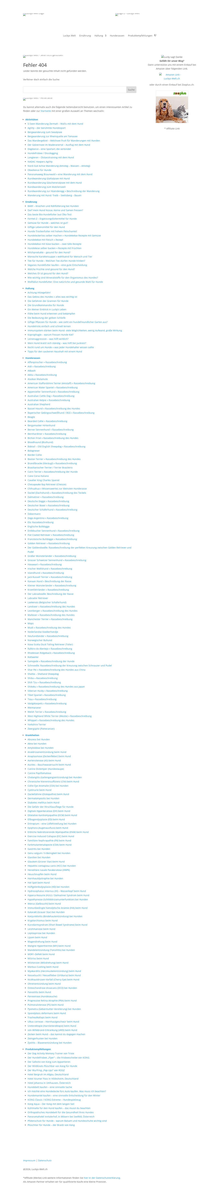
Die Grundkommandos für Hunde (46, 305)
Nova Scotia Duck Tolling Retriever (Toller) (50, 644)
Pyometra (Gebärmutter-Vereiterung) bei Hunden (54, 1009)
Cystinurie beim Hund (39, 789)
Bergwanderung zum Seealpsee (45, 132)
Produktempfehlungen (140, 36)
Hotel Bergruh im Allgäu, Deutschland (48, 1074)
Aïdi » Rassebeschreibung (42, 366)
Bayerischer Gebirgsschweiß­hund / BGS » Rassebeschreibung (61, 412)
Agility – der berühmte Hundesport (47, 127)
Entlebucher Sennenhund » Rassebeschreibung (53, 530)
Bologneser (34, 450)
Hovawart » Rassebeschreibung (45, 564)
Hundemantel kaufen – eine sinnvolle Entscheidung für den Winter (64, 1095)
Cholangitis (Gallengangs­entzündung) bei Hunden (55, 777)
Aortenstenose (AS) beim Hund (44, 760)
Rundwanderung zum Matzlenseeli (47, 186)
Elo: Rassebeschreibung (41, 522)
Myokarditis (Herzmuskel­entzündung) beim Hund (54, 971)
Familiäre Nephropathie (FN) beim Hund (49, 840)
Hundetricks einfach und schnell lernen (49, 326)
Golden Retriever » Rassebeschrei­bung (49, 543)
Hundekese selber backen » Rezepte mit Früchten (54, 248)
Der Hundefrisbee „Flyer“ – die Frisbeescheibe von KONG (58, 1057)
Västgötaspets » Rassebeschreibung (47, 703)
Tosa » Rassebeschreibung (42, 699)
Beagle (31, 416)
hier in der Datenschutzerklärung (102, 1177)
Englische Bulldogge (39, 526)
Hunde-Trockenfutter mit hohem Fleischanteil (52, 231)
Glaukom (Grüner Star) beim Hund (46, 861)
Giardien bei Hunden (39, 857)
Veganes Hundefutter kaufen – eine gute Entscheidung (57, 265)
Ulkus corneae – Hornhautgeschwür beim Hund (53, 1021)
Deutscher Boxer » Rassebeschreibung (48, 505)
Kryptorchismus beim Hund (43, 920)
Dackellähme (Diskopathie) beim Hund (48, 794)
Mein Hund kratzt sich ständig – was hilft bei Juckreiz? (57, 343)
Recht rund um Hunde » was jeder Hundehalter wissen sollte (61, 347)
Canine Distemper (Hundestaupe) (46, 768)
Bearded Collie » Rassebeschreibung (47, 421)
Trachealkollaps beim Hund (42, 1017)
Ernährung (85, 36)
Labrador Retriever (38, 598)
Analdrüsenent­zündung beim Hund (47, 752)
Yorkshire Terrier (37, 724)
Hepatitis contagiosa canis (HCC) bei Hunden (52, 865)
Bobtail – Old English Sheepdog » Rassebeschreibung (56, 446)
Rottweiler (33, 657)
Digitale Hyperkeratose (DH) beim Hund (49, 811)
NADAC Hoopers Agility (40, 161)
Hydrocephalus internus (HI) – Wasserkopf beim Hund (57, 891)
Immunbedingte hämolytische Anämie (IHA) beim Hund (58, 907)
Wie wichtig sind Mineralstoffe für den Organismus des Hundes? (63, 277)
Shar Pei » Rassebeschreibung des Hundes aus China (56, 669)
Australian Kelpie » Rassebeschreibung (49, 400)
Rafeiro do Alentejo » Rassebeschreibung (50, 648)
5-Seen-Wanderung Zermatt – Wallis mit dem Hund (55, 123)
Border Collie (35, 454)
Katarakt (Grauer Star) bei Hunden (46, 912)
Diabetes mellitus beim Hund (43, 802)
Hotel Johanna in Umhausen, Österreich (49, 1082)
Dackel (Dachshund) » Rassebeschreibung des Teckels (57, 492)
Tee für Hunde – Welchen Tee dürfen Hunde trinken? (56, 260)
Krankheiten (32, 735)
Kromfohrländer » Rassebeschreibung (48, 589)
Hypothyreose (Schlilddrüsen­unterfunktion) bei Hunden (58, 899)
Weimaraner (34, 707)
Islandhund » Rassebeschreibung (46, 572)
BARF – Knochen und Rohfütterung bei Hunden (53, 206)
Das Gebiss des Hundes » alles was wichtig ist (52, 296)
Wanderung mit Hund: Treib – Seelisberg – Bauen (54, 195)
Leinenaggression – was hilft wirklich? (48, 338)
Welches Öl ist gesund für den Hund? (48, 273)
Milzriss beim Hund (38, 958)
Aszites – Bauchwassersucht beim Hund (49, 764)
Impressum (29, 1160)
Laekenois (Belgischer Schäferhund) (47, 602)
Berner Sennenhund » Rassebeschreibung (51, 429)
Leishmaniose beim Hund (41, 928)
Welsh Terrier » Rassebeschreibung (47, 711)
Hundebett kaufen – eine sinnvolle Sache (50, 1087)
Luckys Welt (69, 36)
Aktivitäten (31, 119)
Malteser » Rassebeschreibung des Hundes (51, 614)
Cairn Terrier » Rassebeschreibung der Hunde (53, 471)
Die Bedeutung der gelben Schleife (47, 317)
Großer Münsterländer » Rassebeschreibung (52, 556)
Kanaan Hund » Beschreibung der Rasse (49, 581)
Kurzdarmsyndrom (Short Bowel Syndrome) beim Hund (57, 924)
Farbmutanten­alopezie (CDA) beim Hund (50, 844)
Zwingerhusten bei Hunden (42, 1038)
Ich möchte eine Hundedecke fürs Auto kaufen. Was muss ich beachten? (67, 1091)
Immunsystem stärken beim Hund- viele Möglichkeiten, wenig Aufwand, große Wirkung (75, 330)
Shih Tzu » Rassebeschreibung (44, 682)
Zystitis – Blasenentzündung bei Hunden (50, 1042)
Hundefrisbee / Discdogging (43, 153)
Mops (31, 623)
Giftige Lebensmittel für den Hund (46, 227)
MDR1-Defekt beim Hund (41, 954)
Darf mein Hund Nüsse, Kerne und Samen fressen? (55, 210)
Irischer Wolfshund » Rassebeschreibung (50, 568)
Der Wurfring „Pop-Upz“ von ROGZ (46, 1070)
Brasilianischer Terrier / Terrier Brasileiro (50, 467)
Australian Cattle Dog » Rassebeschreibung (51, 395)
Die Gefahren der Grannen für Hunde (48, 300)
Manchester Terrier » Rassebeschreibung (50, 619)
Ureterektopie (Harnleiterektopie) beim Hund (52, 1025)
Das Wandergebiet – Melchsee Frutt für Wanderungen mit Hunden (64, 140)
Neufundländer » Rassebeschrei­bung (48, 636)
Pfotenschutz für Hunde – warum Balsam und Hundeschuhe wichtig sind (67, 1120)
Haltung (98, 36)
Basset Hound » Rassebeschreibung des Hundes (54, 408)
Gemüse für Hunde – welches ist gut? (48, 222)
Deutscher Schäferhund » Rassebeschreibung (52, 509)
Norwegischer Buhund (40, 640)
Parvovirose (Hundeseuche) (42, 996)
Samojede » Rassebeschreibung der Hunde (51, 661)
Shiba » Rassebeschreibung (43, 678)
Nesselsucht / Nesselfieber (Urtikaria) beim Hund (54, 975)
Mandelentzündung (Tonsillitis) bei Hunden (51, 950)
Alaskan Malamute (38, 379)
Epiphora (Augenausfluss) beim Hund (48, 827)
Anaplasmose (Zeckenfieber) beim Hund (49, 756)
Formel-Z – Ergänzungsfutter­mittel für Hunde (52, 218)
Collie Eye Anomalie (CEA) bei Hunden (48, 785)
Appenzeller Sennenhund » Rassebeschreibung (53, 391)
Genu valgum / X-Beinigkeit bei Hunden (49, 853)
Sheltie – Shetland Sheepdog (43, 673)
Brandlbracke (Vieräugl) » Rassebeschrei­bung (52, 463)
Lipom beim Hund (37, 937)
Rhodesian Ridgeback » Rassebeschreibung (51, 652)
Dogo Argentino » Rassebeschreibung (48, 518)
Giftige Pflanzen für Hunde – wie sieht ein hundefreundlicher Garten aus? (68, 322)
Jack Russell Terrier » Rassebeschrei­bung (50, 577)
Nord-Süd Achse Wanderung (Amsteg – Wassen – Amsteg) (59, 165)
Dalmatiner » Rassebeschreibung (46, 497)
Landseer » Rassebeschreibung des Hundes (51, 606)
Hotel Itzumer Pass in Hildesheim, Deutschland (53, 1078)
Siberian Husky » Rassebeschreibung (48, 690)
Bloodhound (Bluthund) (40, 442)
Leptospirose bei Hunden (41, 933)
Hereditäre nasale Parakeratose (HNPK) (49, 870)
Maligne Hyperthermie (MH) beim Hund (49, 945)
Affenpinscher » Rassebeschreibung (47, 362)
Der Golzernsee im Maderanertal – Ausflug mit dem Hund (59, 144)
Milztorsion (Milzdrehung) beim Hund (48, 962)
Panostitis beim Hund (39, 992)
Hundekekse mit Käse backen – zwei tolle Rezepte (54, 243)
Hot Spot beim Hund (39, 882)
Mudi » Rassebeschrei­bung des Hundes (49, 627)
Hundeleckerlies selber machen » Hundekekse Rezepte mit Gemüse (64, 235)
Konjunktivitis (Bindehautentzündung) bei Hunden (55, 916)
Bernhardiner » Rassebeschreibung (47, 433)
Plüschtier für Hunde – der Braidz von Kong (51, 1125)
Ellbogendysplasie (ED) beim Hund (46, 819)
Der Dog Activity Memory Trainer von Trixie (51, 1053)
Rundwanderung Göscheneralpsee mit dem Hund (55, 182)
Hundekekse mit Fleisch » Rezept (45, 239)
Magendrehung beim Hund (42, 941)
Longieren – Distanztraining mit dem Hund (51, 157)
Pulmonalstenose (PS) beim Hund (46, 1004)
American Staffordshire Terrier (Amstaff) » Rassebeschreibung (61, 383)
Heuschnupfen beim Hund (42, 874)
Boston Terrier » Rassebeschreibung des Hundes (54, 459)
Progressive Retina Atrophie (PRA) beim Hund (52, 1000)
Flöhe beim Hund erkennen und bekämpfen (51, 313)
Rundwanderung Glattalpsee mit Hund (49, 178)
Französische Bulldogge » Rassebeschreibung (52, 539)
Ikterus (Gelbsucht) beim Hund (44, 903)
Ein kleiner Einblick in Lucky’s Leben (47, 309)
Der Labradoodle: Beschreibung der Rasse (50, 593)
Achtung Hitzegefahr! (39, 292)
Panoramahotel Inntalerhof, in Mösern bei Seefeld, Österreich (61, 1116)
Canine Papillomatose (39, 773)
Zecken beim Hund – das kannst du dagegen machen (56, 1034)
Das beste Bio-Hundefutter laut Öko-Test (50, 214)
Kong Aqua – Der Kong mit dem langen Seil (51, 1103)
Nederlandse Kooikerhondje (43, 631)
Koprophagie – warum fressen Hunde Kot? (50, 334)
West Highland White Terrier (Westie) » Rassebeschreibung (60, 716)
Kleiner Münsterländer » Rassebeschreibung (52, 585)
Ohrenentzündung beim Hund (44, 983)
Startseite (46, 110)
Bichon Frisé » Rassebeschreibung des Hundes (53, 438)
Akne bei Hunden (37, 743)
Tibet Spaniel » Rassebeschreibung (47, 695)
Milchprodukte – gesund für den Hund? (49, 252)
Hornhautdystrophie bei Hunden (45, 878)
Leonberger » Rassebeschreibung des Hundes (52, 610)
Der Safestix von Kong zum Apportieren (49, 1061)
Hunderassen (117, 36)
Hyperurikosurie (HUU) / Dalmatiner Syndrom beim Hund (58, 895)
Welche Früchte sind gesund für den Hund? (51, 269)
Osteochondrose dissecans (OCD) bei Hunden (52, 987)
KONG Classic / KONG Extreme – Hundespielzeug (54, 1099)
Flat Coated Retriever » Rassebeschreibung (51, 534)
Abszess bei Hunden (39, 739)
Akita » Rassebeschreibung (42, 374)
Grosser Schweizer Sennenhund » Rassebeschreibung (57, 560)
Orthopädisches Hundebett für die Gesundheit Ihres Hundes (61, 1112)
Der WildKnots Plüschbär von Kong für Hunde (52, 1066)
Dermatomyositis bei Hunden (43, 798)
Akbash (32, 370)
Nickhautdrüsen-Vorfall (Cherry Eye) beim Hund (53, 979)
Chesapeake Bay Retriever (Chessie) (47, 484)
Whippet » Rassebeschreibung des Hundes (51, 720)
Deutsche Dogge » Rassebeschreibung (48, 501)
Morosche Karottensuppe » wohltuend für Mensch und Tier (60, 256)
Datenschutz (45, 1160)
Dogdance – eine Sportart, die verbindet (49, 149)
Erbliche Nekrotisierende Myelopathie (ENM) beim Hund (58, 832)
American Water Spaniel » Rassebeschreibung (53, 387)
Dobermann (34, 513)
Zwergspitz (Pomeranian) (41, 728)
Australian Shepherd (39, 404)
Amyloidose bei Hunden (41, 747)
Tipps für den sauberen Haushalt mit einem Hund (55, 351)
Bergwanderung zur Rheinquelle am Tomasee (52, 136)
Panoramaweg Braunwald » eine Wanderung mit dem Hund (60, 174)
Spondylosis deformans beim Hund (47, 1013)
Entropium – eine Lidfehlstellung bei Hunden (52, 823)
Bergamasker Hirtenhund (41, 425)
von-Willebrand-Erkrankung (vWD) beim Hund (52, 1030)
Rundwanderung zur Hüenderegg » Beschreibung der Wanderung (63, 191)
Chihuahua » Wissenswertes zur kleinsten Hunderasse (57, 488)
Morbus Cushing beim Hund (43, 966)
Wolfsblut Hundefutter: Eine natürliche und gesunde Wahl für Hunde (65, 281)
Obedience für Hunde (39, 170)
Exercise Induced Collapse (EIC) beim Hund (51, 836)
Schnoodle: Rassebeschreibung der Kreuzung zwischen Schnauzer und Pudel (70, 665)
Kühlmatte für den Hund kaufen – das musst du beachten (59, 1108)
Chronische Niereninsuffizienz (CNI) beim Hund (53, 781)
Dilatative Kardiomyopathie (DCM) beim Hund (52, 815)
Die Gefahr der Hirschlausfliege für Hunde (50, 806)
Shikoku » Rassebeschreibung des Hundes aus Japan (56, 686)
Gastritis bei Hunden (39, 848)
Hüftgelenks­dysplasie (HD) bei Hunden (48, 886)
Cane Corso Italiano (38, 475)
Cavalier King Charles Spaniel (44, 480)
